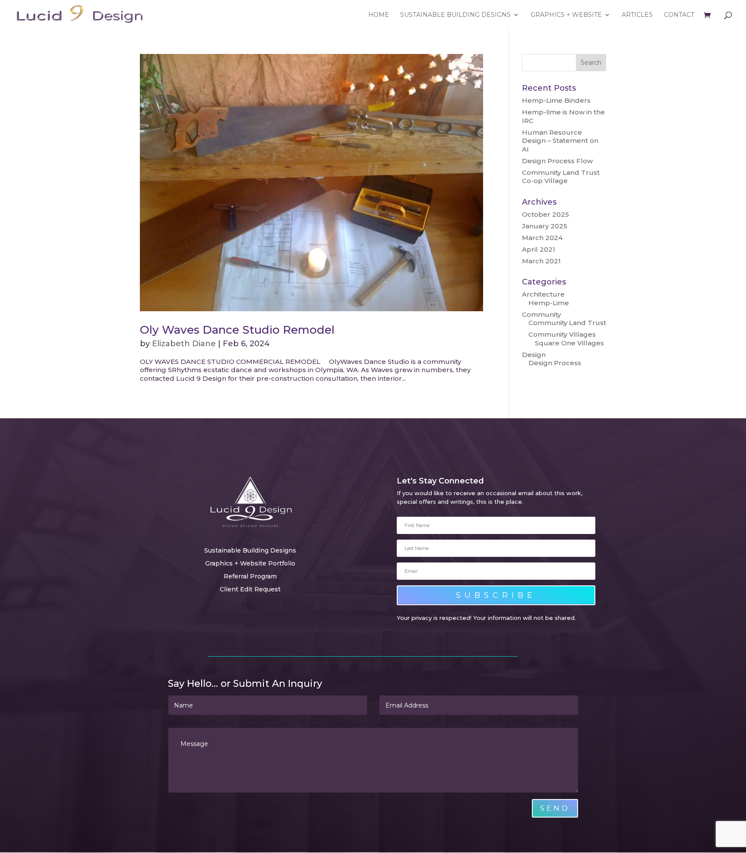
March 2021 (541, 261)
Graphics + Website (566, 15)
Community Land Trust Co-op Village (561, 176)
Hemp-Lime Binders (556, 100)
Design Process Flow (557, 161)
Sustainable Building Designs (455, 15)
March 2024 (542, 238)
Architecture (543, 294)
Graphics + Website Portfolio (250, 563)
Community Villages (562, 334)
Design (534, 355)
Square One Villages (569, 343)
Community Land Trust (567, 323)
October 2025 (545, 214)
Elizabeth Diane (184, 343)
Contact (679, 15)
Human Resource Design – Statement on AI (560, 140)
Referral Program (250, 576)
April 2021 (538, 249)
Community (541, 314)
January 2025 (544, 226)
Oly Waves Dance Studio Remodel (237, 330)
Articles (637, 15)
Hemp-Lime (548, 303)
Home (378, 15)
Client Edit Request (250, 589)
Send (555, 808)
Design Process (554, 363)
